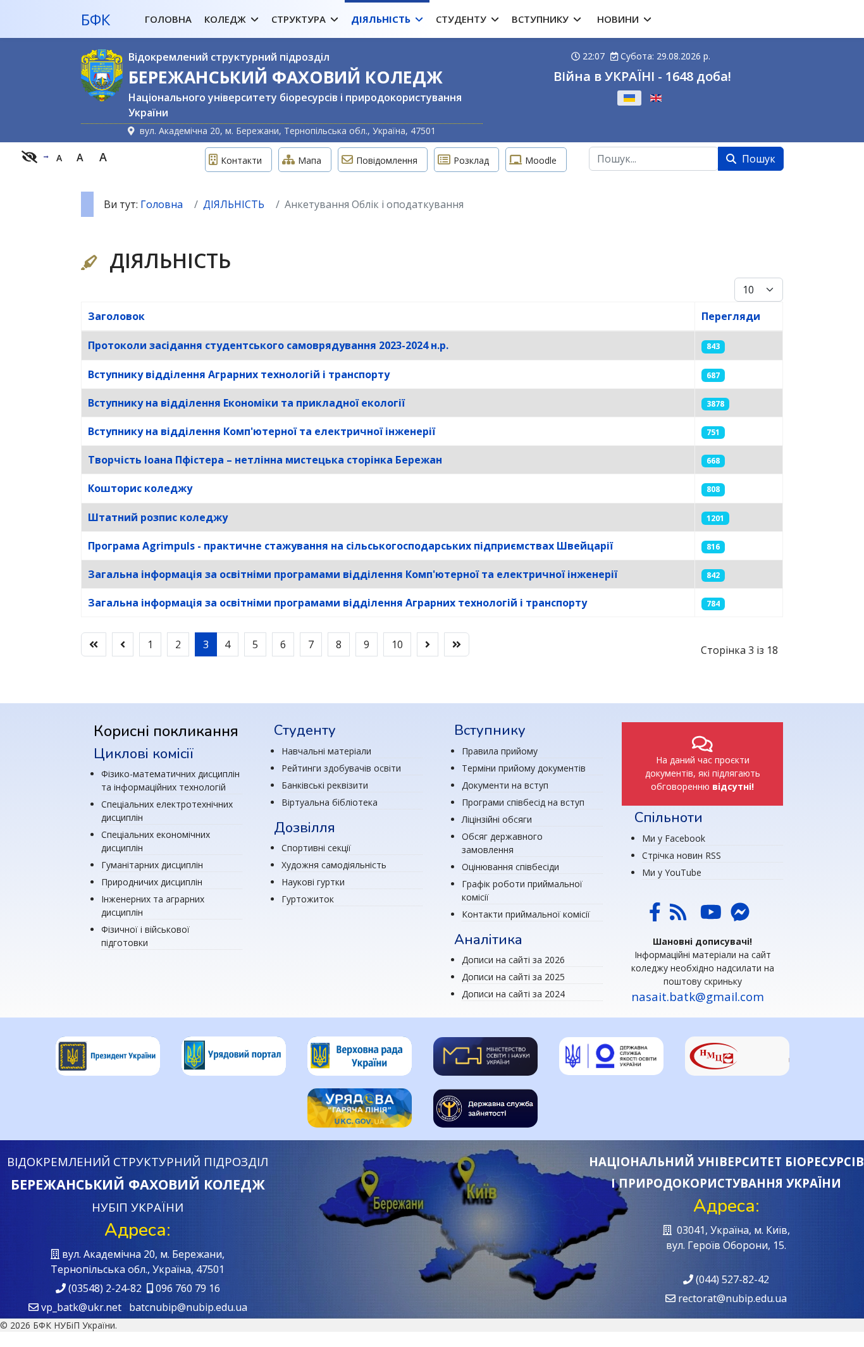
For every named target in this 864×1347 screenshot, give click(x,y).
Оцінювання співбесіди (510, 867)
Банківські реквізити (324, 785)
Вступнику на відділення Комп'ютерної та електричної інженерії (261, 431)
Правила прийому (500, 751)
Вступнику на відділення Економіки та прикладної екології (246, 403)
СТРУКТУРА (298, 19)
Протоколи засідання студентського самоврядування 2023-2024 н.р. (268, 345)
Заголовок (116, 316)
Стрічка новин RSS (681, 855)
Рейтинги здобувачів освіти (341, 768)
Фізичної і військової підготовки (145, 936)
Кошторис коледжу (140, 488)
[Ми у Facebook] (655, 915)
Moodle (541, 160)
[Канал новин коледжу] (678, 915)
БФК (95, 19)
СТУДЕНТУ (461, 19)
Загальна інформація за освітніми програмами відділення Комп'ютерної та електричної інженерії (352, 574)
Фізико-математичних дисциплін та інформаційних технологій (170, 780)
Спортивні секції (316, 848)
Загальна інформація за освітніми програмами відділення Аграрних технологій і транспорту (337, 603)
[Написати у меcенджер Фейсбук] (739, 915)
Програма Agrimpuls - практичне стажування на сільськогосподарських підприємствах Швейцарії (350, 546)
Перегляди (730, 316)
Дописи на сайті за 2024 (513, 994)
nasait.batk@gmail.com (697, 996)
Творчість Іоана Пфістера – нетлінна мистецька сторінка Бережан (265, 460)
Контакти (241, 160)
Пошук (757, 159)
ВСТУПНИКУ (540, 19)
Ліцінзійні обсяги (497, 819)
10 (397, 644)
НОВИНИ (618, 19)
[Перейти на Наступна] (427, 644)
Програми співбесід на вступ (523, 802)
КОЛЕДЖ (225, 19)
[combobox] (654, 159)
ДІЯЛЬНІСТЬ (380, 19)
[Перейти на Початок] (93, 644)
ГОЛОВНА (168, 19)
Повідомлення (386, 160)
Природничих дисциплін (151, 882)
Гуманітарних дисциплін (152, 865)
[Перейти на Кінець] (456, 644)
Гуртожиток (307, 899)
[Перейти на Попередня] (122, 644)
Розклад (471, 160)
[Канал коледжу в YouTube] (711, 915)
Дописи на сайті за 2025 (513, 977)
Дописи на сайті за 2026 (513, 960)
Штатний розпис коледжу (158, 517)
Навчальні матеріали (326, 751)
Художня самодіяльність (333, 865)
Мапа (309, 160)
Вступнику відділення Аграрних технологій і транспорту (239, 374)
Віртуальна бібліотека (329, 802)
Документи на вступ (505, 785)
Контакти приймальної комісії (526, 914)
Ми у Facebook (673, 838)
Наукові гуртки (313, 882)
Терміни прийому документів (524, 768)
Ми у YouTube (671, 872)
